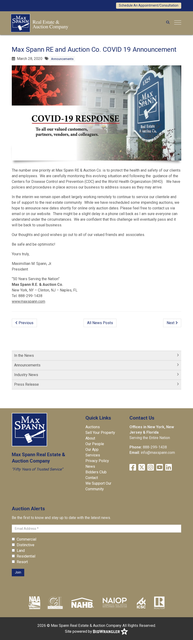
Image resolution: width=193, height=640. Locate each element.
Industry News (26, 375)
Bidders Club (96, 472)
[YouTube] (159, 467)
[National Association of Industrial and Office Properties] (114, 603)
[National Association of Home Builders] (82, 603)
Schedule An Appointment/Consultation (148, 5)
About (90, 438)
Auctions (92, 427)
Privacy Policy (97, 461)
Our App (92, 449)
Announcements (62, 59)
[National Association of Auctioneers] (34, 603)
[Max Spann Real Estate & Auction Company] (39, 22)
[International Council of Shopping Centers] (141, 603)
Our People (94, 444)
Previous (25, 323)
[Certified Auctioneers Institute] (55, 603)
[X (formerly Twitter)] (141, 467)
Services (92, 455)
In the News (24, 355)
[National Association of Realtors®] (159, 603)
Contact (91, 477)
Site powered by (79, 631)
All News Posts (100, 323)
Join (18, 572)
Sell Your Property (100, 432)
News (90, 466)
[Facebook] (132, 467)
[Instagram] (150, 467)
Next (171, 323)
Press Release (26, 384)
